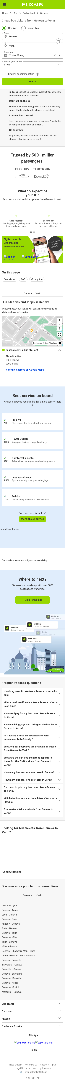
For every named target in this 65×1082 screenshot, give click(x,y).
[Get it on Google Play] (25, 1043)
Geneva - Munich (10, 987)
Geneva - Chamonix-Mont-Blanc (18, 951)
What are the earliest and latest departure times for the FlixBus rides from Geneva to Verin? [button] (28, 761)
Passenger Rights (47, 1065)
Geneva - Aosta (10, 982)
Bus (15, 13)
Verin (38, 293)
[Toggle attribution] (60, 343)
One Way (13, 28)
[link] (32, 621)
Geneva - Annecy (11, 910)
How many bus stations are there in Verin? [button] (28, 779)
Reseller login (15, 1065)
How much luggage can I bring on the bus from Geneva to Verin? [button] (30, 726)
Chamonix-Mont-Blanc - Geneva (18, 955)
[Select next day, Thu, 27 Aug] (59, 55)
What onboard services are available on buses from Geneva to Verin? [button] (30, 748)
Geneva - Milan (9, 937)
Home (5, 13)
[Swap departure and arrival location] (58, 41)
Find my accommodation (21, 74)
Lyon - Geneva (9, 914)
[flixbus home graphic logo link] (32, 4)
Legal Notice (21, 1068)
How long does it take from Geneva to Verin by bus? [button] (30, 693)
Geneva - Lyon (9, 905)
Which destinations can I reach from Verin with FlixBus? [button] (30, 800)
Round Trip (33, 28)
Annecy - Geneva (11, 923)
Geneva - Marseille (11, 978)
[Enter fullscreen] (59, 334)
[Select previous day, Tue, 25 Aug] (55, 55)
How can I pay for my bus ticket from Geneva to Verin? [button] (29, 715)
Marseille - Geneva (11, 991)
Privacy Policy (30, 1065)
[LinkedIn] (33, 1057)
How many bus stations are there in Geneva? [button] (29, 772)
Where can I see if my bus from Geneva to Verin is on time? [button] (30, 704)
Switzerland (29, 13)
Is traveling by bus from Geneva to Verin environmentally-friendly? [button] (26, 737)
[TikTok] (35, 1057)
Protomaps (37, 343)
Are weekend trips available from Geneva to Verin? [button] (28, 811)
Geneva (44, 13)
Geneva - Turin (9, 932)
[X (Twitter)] (34, 1057)
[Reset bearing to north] (59, 328)
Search (32, 81)
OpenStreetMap (50, 343)
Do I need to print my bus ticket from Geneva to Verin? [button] (29, 789)
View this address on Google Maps (24, 369)
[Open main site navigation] (4, 4)
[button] (32, 36)
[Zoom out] (59, 324)
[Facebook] (31, 1057)
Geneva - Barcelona (12, 973)
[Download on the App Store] (43, 1043)
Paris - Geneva (9, 928)
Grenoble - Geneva (11, 969)
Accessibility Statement (40, 1068)
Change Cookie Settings (35, 1072)
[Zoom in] (59, 320)
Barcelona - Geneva (12, 964)
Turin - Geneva (9, 942)
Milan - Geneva (9, 946)
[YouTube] (32, 1057)
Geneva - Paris (9, 919)
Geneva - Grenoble (11, 960)
